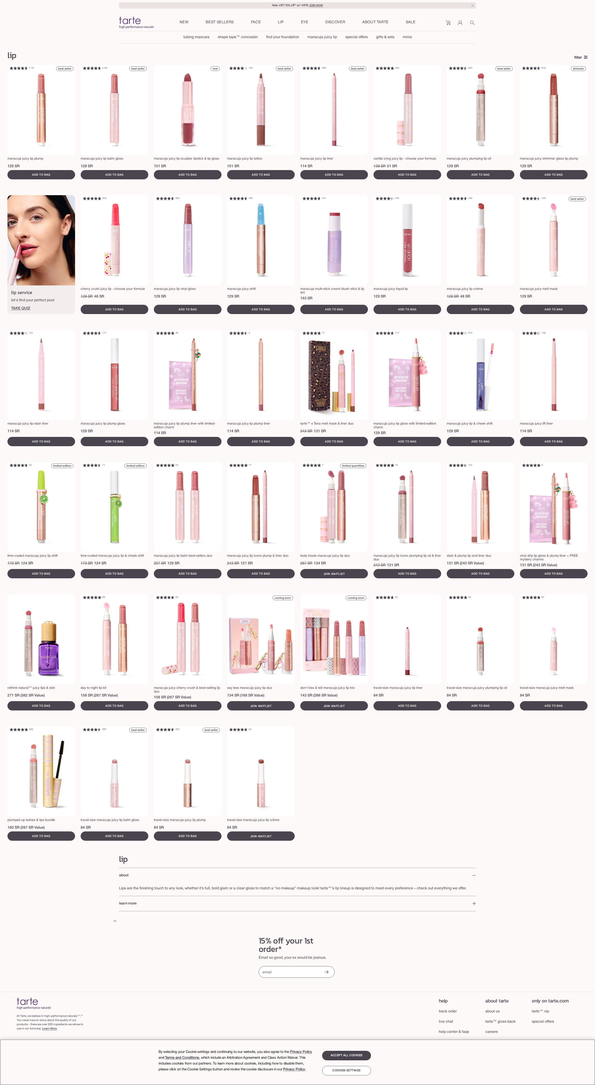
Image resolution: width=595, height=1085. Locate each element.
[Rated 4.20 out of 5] (19, 333)
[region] (297, 1062)
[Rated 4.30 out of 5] (385, 198)
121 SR (247, 563)
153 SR (306, 298)
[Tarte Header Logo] (137, 23)
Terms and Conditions (182, 1057)
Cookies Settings (346, 1070)
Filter (578, 57)
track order (448, 1011)
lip (114, 921)
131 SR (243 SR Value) (465, 563)
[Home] (34, 1003)
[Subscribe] (326, 972)
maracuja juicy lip (322, 37)
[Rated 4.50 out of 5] (458, 68)
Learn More (49, 1028)
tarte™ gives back (500, 1021)
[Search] (473, 24)
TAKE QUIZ (20, 308)
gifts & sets (385, 37)
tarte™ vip (540, 1011)
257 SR (160, 563)
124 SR (27, 563)
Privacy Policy (301, 1052)
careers (491, 1032)
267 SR (306, 563)
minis (407, 37)
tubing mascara (196, 37)
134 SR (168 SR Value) (245, 695)
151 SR (160, 166)
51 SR (392, 166)
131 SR (320, 431)
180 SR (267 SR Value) (26, 827)
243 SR (306, 431)
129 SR (13, 166)
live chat (446, 1021)
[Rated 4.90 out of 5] (165, 465)
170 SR (13, 563)
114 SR (306, 166)
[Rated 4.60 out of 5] (19, 68)
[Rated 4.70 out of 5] (92, 68)
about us (492, 1011)
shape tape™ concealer (238, 37)
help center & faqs (454, 1032)
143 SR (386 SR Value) (318, 695)
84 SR (378, 695)
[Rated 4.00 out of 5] (238, 68)
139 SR (380, 166)
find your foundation (282, 37)
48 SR (99, 296)
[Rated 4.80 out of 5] (385, 68)
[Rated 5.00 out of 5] (238, 465)
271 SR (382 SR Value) (26, 695)
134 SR (320, 563)
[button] (256, 22)
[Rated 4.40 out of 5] (531, 198)
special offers (356, 37)
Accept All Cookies (347, 1055)
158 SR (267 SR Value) (99, 695)
